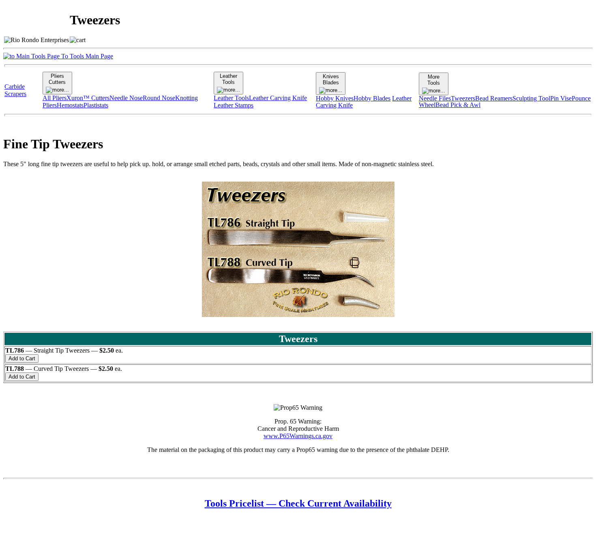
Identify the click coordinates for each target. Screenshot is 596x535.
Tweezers (463, 98)
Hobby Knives (335, 98)
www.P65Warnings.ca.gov (298, 435)
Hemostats (70, 105)
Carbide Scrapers (15, 90)
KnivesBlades (331, 79)
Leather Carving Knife (278, 97)
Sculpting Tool (531, 98)
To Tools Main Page (86, 56)
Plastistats (96, 105)
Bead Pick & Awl (457, 104)
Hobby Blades (372, 98)
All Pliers (54, 97)
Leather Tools (231, 97)
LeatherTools (228, 79)
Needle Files (435, 98)
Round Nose (159, 97)
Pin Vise (561, 98)
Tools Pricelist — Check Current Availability (298, 503)
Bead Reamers (493, 98)
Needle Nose (126, 97)
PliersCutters (57, 79)
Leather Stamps (233, 105)
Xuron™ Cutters (87, 97)
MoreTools (433, 80)
